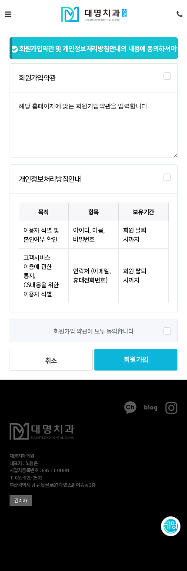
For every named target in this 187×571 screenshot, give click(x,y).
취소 (51, 360)
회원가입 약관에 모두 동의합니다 (93, 331)
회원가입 (136, 359)
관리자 (20, 500)
